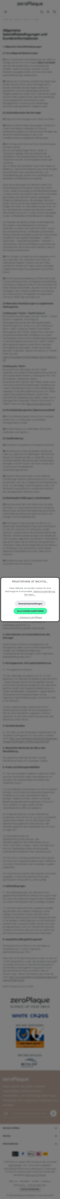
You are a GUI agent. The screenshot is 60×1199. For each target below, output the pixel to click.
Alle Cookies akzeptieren (30, 611)
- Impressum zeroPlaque (30, 617)
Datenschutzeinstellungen (30, 603)
